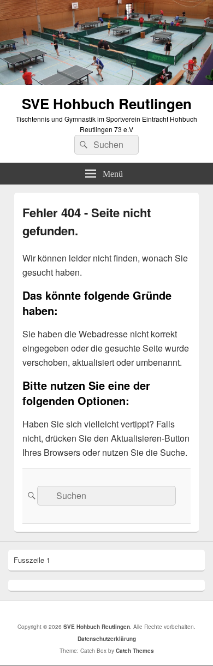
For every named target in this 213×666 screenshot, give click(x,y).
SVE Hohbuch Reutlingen (107, 103)
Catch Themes (135, 651)
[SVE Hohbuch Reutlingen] (106, 81)
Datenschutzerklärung (107, 639)
